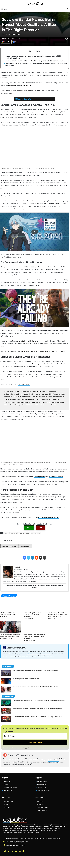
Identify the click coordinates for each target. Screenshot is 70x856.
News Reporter (18, 569)
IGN (32, 533)
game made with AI (56, 476)
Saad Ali (5, 38)
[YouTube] (16, 851)
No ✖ (40, 527)
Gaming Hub (8, 801)
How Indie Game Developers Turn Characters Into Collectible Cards (35, 687)
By (3, 38)
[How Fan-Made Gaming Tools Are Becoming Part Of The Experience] (6, 673)
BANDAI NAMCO (9, 546)
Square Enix (21, 533)
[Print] (44, 558)
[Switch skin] (68, 9)
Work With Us (42, 810)
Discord (40, 804)
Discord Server (46, 654)
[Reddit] (36, 558)
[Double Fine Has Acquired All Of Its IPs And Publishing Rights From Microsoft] (6, 703)
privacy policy (26, 748)
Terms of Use (41, 787)
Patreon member (53, 761)
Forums (39, 801)
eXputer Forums (32, 654)
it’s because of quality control (44, 112)
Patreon (6, 807)
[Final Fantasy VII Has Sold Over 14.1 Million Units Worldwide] (34, 605)
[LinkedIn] (32, 558)
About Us (7, 781)
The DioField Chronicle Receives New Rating (8, 613)
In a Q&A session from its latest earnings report (27, 364)
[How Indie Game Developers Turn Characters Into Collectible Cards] (6, 689)
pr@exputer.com (22, 841)
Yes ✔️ (29, 527)
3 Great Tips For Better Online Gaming (26, 678)
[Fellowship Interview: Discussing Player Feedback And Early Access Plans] (6, 719)
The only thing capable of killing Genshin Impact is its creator (43, 351)
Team (6, 784)
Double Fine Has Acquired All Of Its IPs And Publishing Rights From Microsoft (39, 700)
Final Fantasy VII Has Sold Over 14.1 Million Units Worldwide (32, 614)
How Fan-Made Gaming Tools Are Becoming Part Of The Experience (35, 670)
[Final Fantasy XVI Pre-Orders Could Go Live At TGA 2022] (10, 627)
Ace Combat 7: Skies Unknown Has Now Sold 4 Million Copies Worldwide (34, 636)
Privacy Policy (41, 781)
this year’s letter (24, 384)
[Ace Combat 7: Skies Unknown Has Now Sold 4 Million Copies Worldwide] (34, 627)
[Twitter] (28, 558)
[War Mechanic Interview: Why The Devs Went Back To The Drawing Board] (6, 711)
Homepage (8, 790)
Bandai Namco (25, 85)
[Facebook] (24, 558)
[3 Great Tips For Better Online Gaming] (6, 681)
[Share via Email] (40, 558)
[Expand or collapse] (53, 99)
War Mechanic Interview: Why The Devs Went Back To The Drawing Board (37, 708)
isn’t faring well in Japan (27, 341)
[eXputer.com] (35, 4)
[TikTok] (23, 851)
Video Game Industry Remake (48, 517)
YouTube (6, 533)
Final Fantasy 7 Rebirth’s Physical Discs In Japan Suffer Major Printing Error (58, 614)
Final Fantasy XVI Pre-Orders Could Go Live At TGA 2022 (10, 635)
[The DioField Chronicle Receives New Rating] (10, 605)
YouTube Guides (42, 807)
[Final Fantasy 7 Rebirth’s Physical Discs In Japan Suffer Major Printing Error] (58, 605)
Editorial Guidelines (10, 787)
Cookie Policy (41, 784)
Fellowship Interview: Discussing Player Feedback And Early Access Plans (37, 716)
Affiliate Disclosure (43, 790)
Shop (6, 804)
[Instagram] (20, 851)
